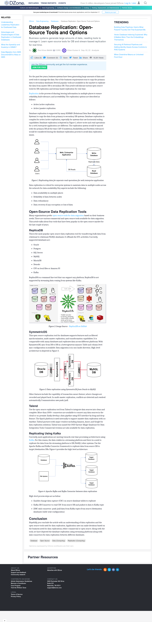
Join (134, 2)
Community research (18, 574)
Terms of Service (16, 594)
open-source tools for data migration (68, 215)
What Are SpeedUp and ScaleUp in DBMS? (10, 45)
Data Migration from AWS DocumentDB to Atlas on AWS (11, 54)
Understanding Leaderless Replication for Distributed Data (10, 24)
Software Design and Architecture (69, 8)
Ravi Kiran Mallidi (45, 50)
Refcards (33, 3)
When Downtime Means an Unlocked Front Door (128, 55)
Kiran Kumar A (73, 50)
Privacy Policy (16, 596)
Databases (55, 21)
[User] (138, 3)
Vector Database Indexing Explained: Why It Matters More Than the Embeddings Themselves (130, 37)
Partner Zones (127, 8)
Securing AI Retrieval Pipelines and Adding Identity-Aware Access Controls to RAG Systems (130, 47)
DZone (31, 21)
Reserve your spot (110, 12)
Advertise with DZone (54, 570)
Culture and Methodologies (29, 8)
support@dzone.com (54, 588)
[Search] (145, 2)
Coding (86, 8)
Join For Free (39, 67)
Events (62, 3)
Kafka (31, 440)
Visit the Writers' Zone (18, 588)
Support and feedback (18, 572)
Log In (128, 2)
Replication (34, 93)
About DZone (15, 570)
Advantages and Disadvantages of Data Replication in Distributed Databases (11, 36)
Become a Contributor (18, 583)
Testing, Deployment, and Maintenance (105, 8)
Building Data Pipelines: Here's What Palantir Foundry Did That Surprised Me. (130, 28)
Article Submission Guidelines (21, 581)
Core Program (16, 585)
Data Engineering (48, 8)
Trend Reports (48, 3)
